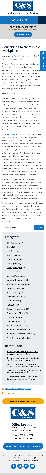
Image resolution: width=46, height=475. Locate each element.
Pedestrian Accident (16, 288)
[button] (42, 20)
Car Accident (13, 259)
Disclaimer (8, 458)
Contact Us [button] (23, 34)
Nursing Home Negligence (18, 284)
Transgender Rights (16, 313)
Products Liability (15, 296)
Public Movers (13, 301)
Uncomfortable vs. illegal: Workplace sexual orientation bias (24, 371)
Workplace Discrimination (18, 334)
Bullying (10, 251)
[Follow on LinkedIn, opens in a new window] (26, 466)
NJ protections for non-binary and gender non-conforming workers (22, 378)
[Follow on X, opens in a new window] (20, 466)
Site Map (17, 458)
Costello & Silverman (23, 56)
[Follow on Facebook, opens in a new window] (13, 466)
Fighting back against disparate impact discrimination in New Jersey (23, 365)
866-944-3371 (19, 20)
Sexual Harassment (16, 309)
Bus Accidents (13, 255)
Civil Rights (12, 263)
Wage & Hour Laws (15, 325)
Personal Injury (13, 292)
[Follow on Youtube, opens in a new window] (32, 466)
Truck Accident (14, 317)
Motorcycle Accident (16, 280)
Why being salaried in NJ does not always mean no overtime (22, 353)
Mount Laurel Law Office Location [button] (23, 446)
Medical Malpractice (16, 276)
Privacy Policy (28, 458)
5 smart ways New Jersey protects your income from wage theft (23, 359)
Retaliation (12, 305)
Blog (9, 247)
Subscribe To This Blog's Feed (18, 389)
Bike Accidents (13, 243)
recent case (9, 134)
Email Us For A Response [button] (24, 401)
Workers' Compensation (18, 329)
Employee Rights (14, 268)
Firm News (12, 272)
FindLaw (34, 461)
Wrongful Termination (17, 338)
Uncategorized (14, 59)
